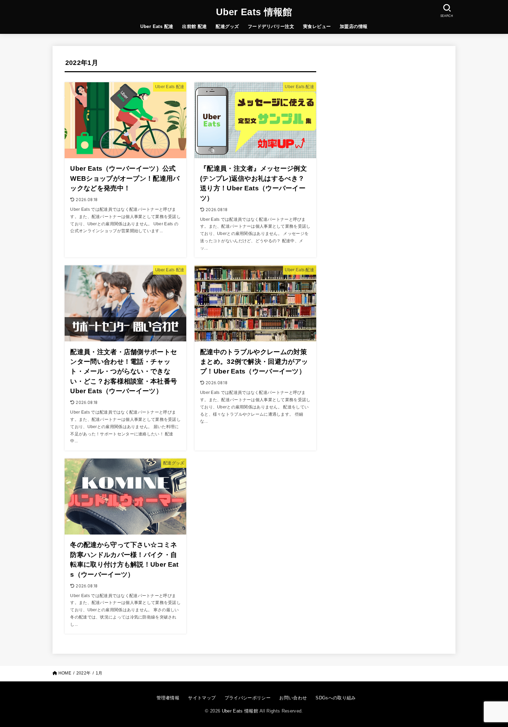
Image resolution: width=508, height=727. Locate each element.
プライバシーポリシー (248, 697)
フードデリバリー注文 (271, 26)
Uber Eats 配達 (156, 26)
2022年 (83, 673)
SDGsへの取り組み (336, 697)
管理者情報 (168, 697)
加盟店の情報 (353, 26)
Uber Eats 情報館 (254, 12)
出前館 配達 (194, 26)
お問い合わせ (293, 697)
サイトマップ (202, 697)
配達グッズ (227, 26)
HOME (64, 673)
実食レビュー (317, 26)
